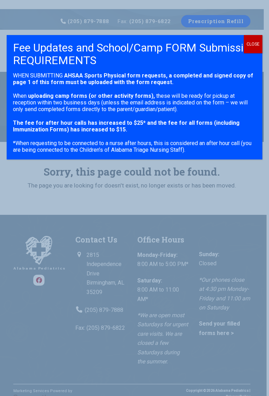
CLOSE (253, 44)
